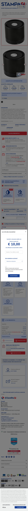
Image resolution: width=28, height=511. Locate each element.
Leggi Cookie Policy (6, 504)
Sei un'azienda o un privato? (11, 258)
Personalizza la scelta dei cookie (19, 504)
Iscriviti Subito (14, 275)
